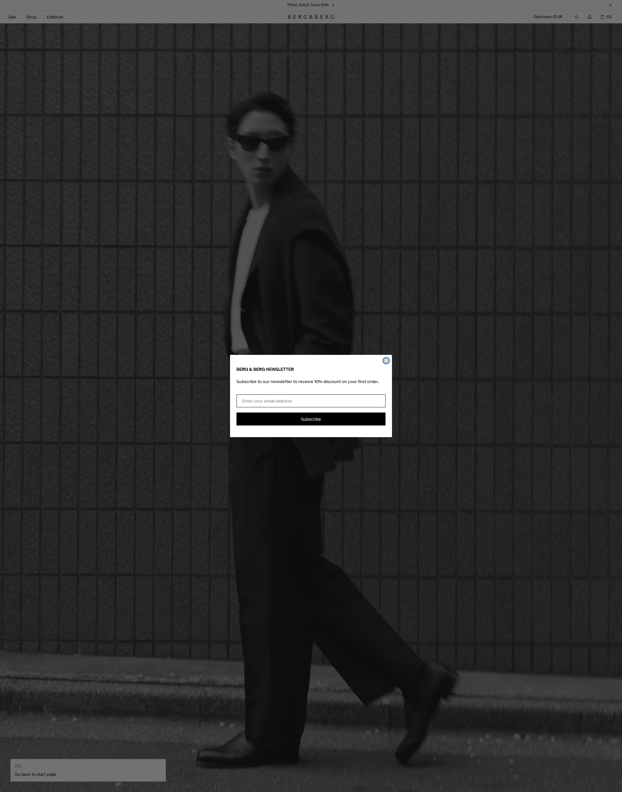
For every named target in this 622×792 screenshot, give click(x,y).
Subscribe (311, 419)
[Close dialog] (386, 360)
